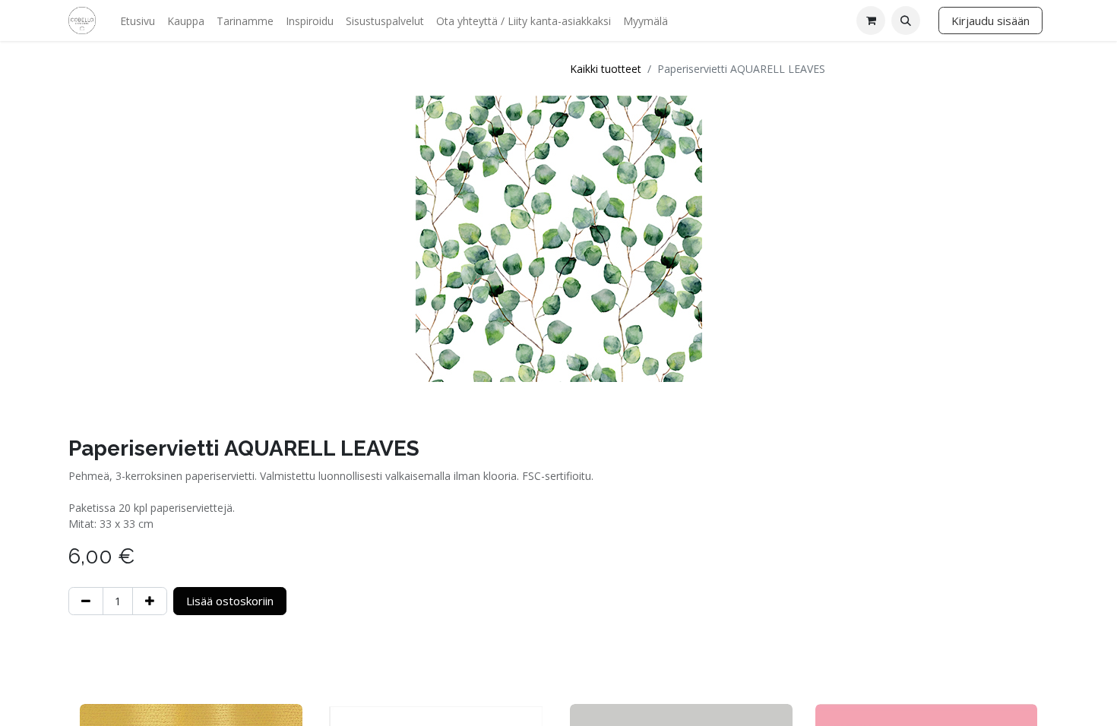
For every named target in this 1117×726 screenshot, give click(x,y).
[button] (905, 20)
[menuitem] (137, 21)
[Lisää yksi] (149, 601)
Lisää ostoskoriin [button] (230, 600)
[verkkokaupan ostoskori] (870, 20)
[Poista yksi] (85, 601)
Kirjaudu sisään (990, 20)
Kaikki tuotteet (605, 69)
